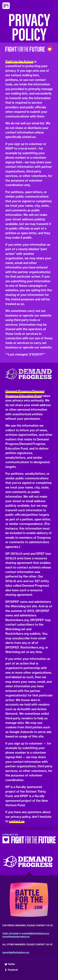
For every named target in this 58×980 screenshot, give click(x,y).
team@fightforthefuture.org (15, 952)
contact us (16, 821)
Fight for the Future (19, 61)
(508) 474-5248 (10, 933)
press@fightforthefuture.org (35, 933)
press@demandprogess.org (15, 936)
